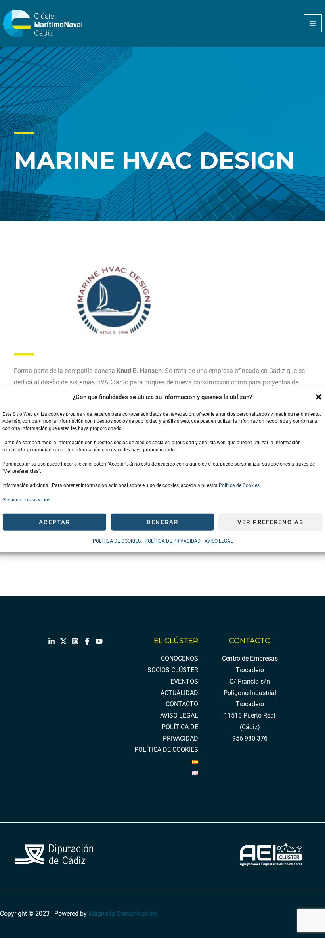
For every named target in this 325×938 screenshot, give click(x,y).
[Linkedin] (51, 641)
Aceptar (54, 522)
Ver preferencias (270, 522)
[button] (319, 397)
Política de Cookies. (239, 485)
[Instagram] (75, 641)
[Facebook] (87, 641)
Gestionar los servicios (26, 499)
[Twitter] (63, 641)
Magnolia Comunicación (122, 913)
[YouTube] (99, 641)
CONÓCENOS (179, 658)
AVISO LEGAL (219, 541)
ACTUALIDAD (179, 693)
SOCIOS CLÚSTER (172, 670)
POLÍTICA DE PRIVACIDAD (173, 541)
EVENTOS (184, 681)
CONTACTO (182, 704)
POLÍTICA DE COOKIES (117, 541)
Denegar (162, 522)
